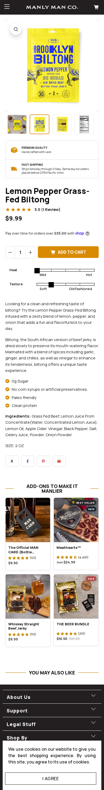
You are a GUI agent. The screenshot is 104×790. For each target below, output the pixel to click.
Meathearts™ (69, 547)
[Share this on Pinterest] (43, 461)
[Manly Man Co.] (52, 7)
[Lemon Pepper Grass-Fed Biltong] (52, 65)
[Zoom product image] (15, 29)
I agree (50, 778)
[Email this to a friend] (59, 461)
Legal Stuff (21, 724)
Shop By (17, 737)
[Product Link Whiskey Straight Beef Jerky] (28, 596)
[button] (18, 557)
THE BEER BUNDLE (73, 624)
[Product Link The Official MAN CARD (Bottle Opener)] (28, 520)
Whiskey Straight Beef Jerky (23, 626)
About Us (19, 697)
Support (17, 710)
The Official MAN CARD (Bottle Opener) (23, 549)
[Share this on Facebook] (27, 461)
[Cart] (97, 7)
